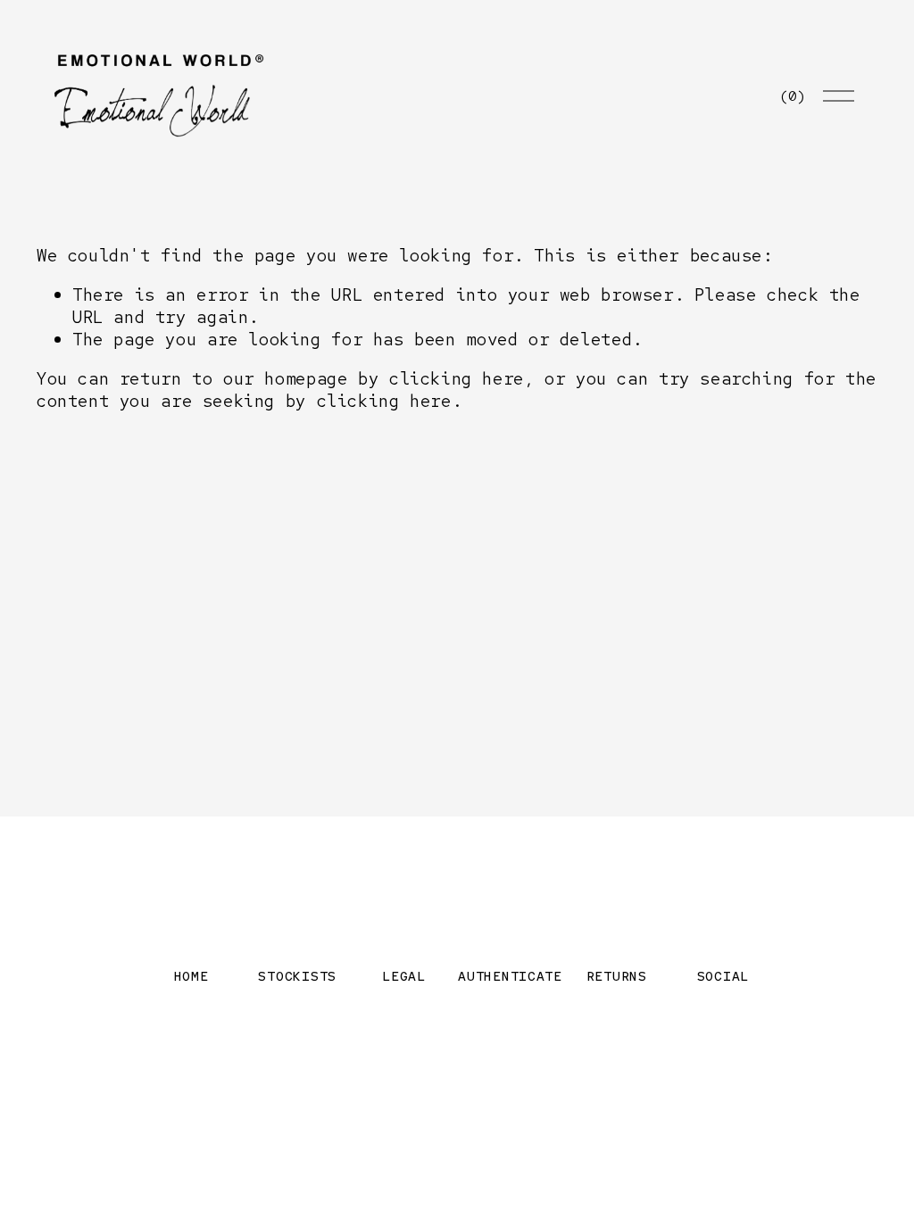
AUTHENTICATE (510, 975)
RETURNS (616, 975)
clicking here (456, 378)
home (191, 975)
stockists (297, 975)
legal (404, 975)
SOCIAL (723, 975)
